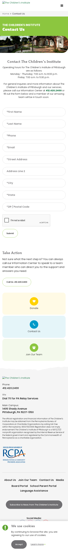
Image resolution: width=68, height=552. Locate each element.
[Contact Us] (34, 327)
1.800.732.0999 (28, 427)
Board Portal (20, 486)
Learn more (37, 544)
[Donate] (34, 304)
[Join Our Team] (34, 350)
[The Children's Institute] (16, 5)
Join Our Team (27, 480)
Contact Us (46, 480)
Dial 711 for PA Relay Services (20, 398)
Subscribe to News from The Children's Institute (34, 504)
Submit (10, 233)
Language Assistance (34, 491)
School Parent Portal (43, 486)
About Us (10, 480)
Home (5, 13)
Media (60, 480)
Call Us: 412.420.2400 (16, 282)
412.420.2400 (54, 90)
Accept (19, 544)
